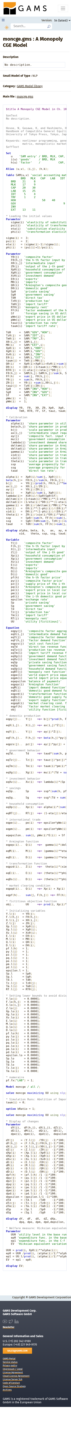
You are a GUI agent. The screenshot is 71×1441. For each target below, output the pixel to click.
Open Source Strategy (14, 1386)
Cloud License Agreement (16, 1375)
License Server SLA (12, 1379)
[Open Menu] (3, 20)
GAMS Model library (30, 86)
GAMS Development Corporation (50, 1297)
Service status (10, 1362)
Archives (7, 1389)
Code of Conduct (11, 1382)
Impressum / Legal (13, 1369)
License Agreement (13, 1372)
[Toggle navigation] (63, 8)
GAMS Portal (9, 1358)
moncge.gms (25, 96)
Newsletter (8, 1327)
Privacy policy (10, 1365)
